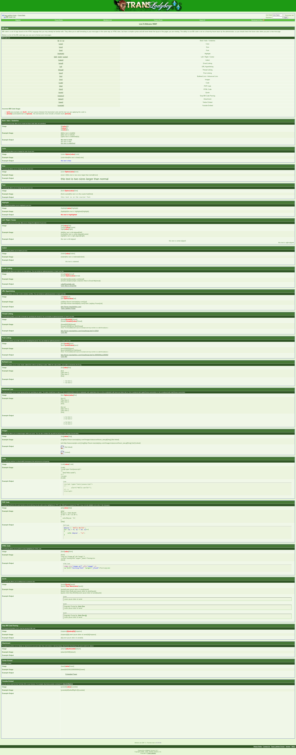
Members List (107, 20)
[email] (61, 63)
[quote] (61, 92)
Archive (288, 746)
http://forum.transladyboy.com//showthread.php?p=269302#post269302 (84, 355)
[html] (61, 89)
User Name (269, 15)
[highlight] (61, 54)
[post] (61, 73)
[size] (61, 47)
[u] (63, 41)
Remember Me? (289, 15)
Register (18, 20)
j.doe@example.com (68, 284)
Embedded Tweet (71, 674)
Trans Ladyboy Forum (10, 15)
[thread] (60, 70)
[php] (61, 86)
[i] (61, 41)
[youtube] (61, 105)
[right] (60, 57)
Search (202, 20)
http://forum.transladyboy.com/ (71, 307)
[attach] (60, 99)
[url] (61, 66)
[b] (58, 41)
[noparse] (61, 96)
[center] (65, 57)
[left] (55, 57)
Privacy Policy (258, 746)
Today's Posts (158, 20)
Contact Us (266, 746)
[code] (61, 83)
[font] (61, 50)
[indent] (60, 60)
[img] (61, 79)
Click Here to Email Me (68, 286)
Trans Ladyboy (151, 753)
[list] (60, 76)
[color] (61, 44)
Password (268, 17)
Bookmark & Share (257, 20)
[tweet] (61, 102)
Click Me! (64, 332)
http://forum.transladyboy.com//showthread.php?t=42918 (80, 331)
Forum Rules (21, 15)
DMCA (293, 746)
